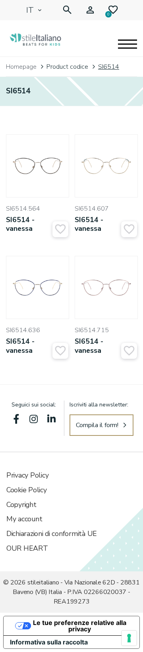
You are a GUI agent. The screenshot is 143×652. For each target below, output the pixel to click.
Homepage (21, 66)
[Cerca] (67, 10)
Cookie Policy (26, 490)
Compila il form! (97, 425)
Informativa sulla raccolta (49, 642)
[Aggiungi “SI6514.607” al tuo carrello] (129, 229)
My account (24, 519)
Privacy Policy (27, 475)
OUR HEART (27, 548)
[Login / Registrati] (90, 10)
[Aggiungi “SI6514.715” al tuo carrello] (129, 351)
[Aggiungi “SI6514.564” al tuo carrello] (60, 229)
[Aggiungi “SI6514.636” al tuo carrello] (60, 351)
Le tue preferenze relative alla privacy (79, 626)
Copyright (21, 504)
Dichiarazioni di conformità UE (51, 533)
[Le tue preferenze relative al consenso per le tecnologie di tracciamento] (129, 638)
